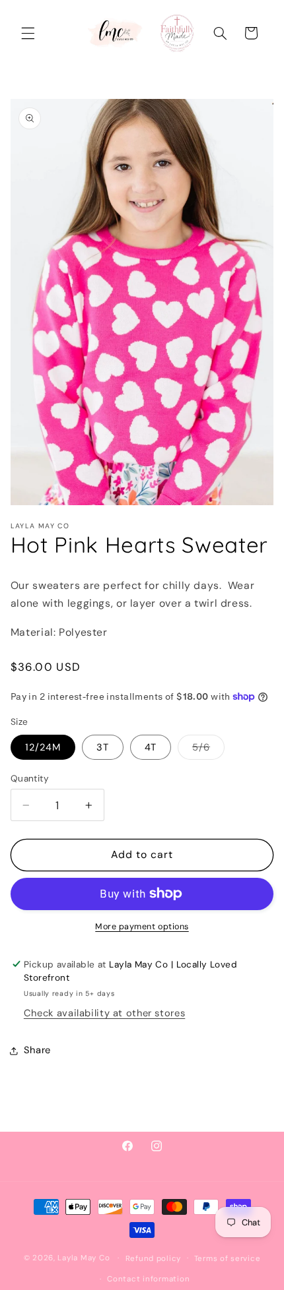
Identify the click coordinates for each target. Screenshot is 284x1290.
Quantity (30, 778)
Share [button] (37, 1050)
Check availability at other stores (104, 1013)
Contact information (148, 1279)
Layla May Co (83, 1258)
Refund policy (153, 1259)
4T (151, 747)
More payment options (142, 926)
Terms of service (227, 1259)
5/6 (208, 750)
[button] (28, 33)
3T (102, 747)
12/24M (43, 747)
